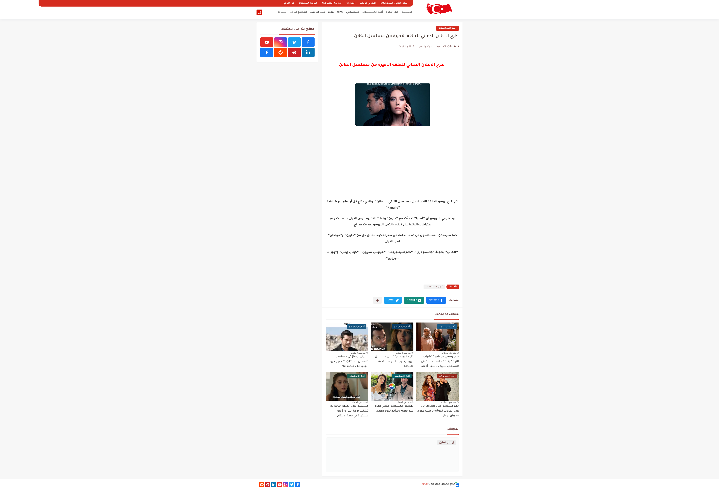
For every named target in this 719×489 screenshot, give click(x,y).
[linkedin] (308, 52)
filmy (340, 12)
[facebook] (308, 42)
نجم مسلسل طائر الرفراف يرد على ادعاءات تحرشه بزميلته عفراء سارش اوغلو (438, 411)
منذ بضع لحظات (448, 353)
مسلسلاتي (353, 12)
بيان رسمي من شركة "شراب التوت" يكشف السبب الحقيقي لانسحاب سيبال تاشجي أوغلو (440, 361)
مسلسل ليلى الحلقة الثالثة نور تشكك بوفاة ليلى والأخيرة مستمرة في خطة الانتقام (349, 411)
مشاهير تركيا (317, 12)
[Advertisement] (392, 168)
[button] (436, 300)
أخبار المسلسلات (372, 12)
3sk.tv (424, 484)
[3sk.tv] (439, 9)
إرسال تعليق (446, 442)
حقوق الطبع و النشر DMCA (394, 3)
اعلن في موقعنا (368, 3)
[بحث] (259, 12)
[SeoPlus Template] (457, 484)
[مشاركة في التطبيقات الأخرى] (377, 300)
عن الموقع (288, 3)
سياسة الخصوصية (332, 3)
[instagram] (280, 42)
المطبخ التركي (298, 12)
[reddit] (280, 52)
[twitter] (294, 42)
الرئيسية (407, 12)
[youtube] (266, 42)
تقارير (331, 12)
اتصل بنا (350, 3)
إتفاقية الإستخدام (308, 3)
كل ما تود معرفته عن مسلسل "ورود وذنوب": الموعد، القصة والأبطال (394, 361)
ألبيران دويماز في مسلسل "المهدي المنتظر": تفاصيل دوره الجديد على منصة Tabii (349, 361)
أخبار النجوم (392, 12)
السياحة (282, 12)
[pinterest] (294, 52)
